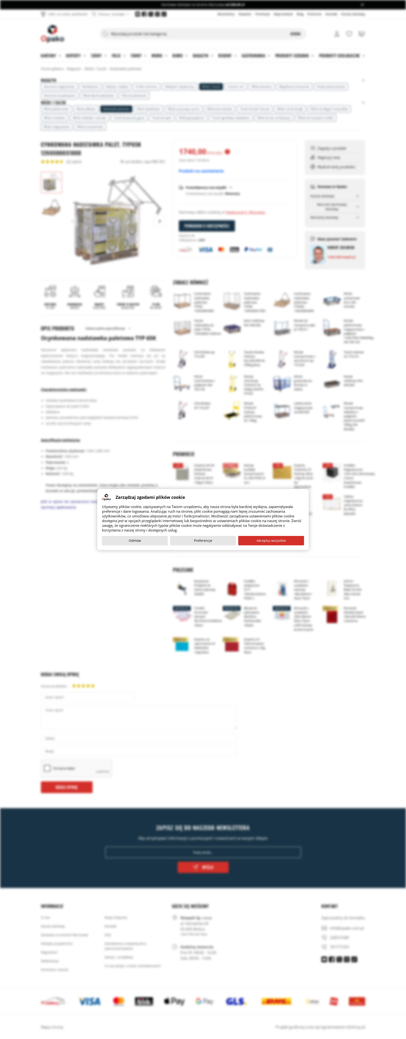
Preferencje (203, 540)
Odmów (135, 540)
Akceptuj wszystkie (271, 540)
